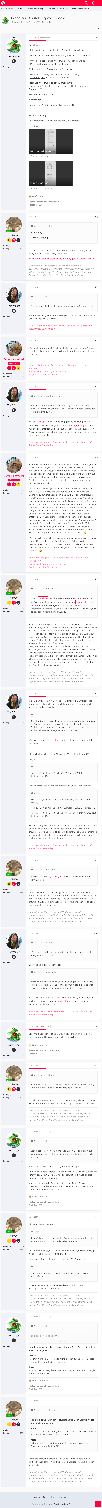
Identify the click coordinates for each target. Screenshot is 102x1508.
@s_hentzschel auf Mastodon (43, 374)
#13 (96, 1132)
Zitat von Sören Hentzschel (47, 396)
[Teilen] (98, 29)
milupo (42, 421)
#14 (96, 1217)
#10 (96, 933)
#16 (96, 1401)
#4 (96, 340)
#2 (96, 216)
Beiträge (6, 67)
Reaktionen (7, 246)
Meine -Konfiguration (54, 325)
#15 (96, 1317)
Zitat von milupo (42, 296)
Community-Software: (51, 1504)
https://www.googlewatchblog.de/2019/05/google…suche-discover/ (62, 258)
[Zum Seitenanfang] (98, 1504)
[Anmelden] (92, 3)
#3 (96, 287)
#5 (96, 386)
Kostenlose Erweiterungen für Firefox (47, 371)
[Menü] (98, 3)
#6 (96, 457)
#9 (96, 860)
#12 (96, 1065)
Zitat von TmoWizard (44, 588)
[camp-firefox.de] (3, 2)
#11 (96, 1026)
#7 (96, 579)
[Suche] (86, 3)
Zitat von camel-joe (44, 226)
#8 (96, 693)
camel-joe (19, 22)
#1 (96, 37)
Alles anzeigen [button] (62, 1341)
